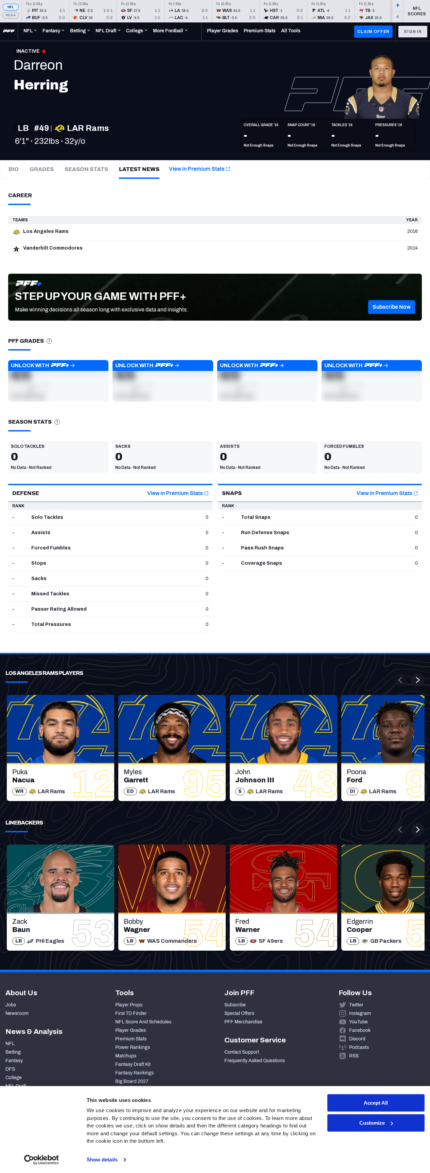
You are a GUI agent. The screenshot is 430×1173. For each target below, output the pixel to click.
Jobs (10, 1004)
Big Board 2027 (132, 1081)
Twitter (356, 1004)
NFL (10, 7)
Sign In (413, 31)
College (13, 1077)
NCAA (11, 15)
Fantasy (14, 1060)
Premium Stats (131, 1038)
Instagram (360, 1013)
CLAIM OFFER (373, 31)
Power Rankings (132, 1047)
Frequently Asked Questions (254, 1060)
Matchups (125, 1055)
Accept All (376, 1103)
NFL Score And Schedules (143, 1021)
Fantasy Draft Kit (133, 1064)
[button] (391, 307)
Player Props (128, 1004)
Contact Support (241, 1052)
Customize (372, 1123)
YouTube (358, 1021)
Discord (357, 1038)
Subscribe (235, 1004)
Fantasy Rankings (134, 1072)
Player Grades (130, 1030)
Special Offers (239, 1013)
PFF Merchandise (243, 1021)
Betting (13, 1052)
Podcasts (359, 1047)
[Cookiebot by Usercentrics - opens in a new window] (41, 1160)
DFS (10, 1069)
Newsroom (17, 1013)
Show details (102, 1159)
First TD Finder (131, 1013)
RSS (354, 1055)
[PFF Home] (9, 31)
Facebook (360, 1030)
